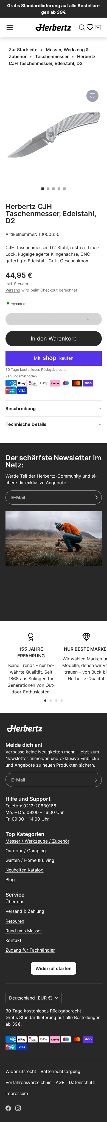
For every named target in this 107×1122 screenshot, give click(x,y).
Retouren (14, 921)
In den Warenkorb (54, 338)
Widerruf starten (53, 968)
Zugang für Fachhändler (30, 950)
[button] (9, 27)
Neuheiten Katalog (24, 870)
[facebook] (8, 1108)
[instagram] (18, 1108)
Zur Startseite (23, 49)
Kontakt (13, 940)
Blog (10, 879)
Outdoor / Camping (25, 850)
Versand (12, 290)
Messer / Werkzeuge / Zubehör (37, 841)
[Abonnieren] (96, 497)
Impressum (16, 1093)
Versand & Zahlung (24, 911)
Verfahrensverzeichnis (28, 1082)
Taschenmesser (52, 56)
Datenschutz (82, 1082)
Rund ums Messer (23, 930)
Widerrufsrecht (20, 1071)
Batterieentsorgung (60, 1071)
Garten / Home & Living (29, 860)
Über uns (14, 901)
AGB (60, 1082)
